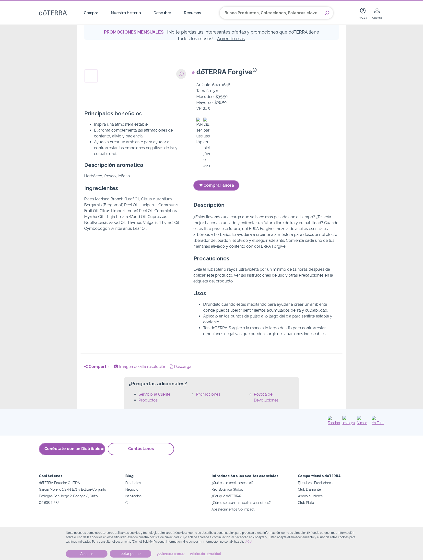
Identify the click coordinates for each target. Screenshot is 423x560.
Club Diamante (309, 489)
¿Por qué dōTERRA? (227, 496)
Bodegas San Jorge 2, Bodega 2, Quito (68, 496)
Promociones (208, 394)
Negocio (131, 489)
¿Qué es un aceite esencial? (233, 483)
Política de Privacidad (205, 554)
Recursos (192, 13)
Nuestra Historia (126, 13)
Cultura (131, 502)
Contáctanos (141, 448)
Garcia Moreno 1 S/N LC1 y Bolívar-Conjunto (72, 489)
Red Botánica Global (227, 489)
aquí (248, 541)
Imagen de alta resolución (142, 366)
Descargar (183, 366)
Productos (148, 400)
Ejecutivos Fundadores (315, 483)
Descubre (162, 13)
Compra (91, 13)
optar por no (131, 554)
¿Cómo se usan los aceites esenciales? (241, 502)
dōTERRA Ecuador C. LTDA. (60, 483)
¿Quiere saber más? (171, 554)
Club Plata (306, 502)
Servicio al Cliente (154, 394)
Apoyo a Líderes (310, 496)
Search (327, 13)
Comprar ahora (218, 185)
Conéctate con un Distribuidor (74, 448)
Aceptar (86, 554)
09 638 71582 (49, 502)
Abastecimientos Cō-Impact (233, 509)
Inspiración (133, 496)
